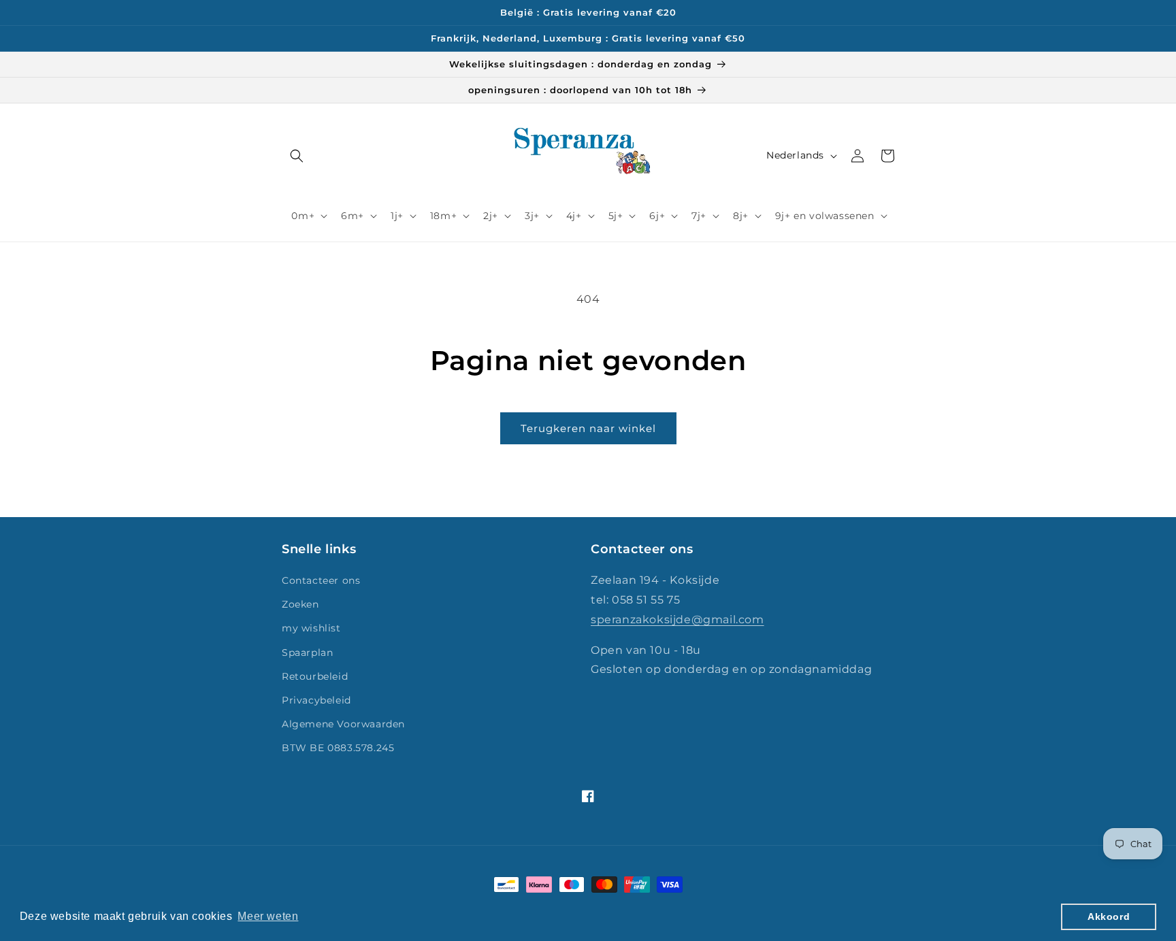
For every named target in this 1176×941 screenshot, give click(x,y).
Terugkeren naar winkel (588, 428)
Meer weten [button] (268, 916)
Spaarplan (307, 652)
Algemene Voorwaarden (343, 724)
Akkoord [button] (1109, 916)
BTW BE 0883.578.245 (338, 748)
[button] (297, 156)
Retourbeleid (315, 676)
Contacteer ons (321, 580)
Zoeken (300, 604)
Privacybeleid (316, 700)
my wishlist (311, 628)
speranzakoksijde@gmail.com (677, 619)
